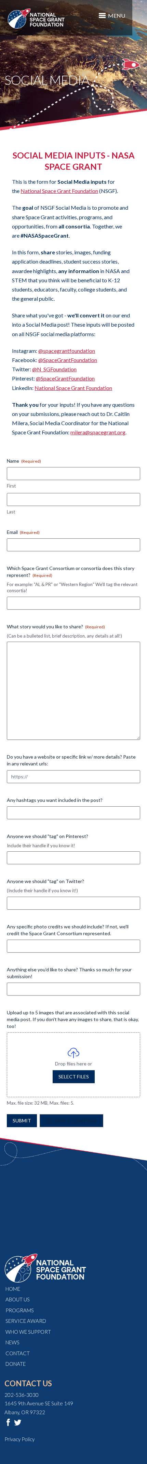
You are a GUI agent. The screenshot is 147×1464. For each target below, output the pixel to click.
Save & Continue (75, 1120)
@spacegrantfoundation (66, 350)
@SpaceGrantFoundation (67, 360)
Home (12, 1289)
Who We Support (28, 1332)
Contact (17, 1353)
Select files (73, 1076)
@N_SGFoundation (54, 369)
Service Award (25, 1321)
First (11, 486)
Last (11, 511)
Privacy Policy (19, 1439)
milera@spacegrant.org (97, 432)
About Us (17, 1299)
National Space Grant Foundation (59, 191)
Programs (19, 1310)
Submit (22, 1120)
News (12, 1342)
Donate (15, 1364)
